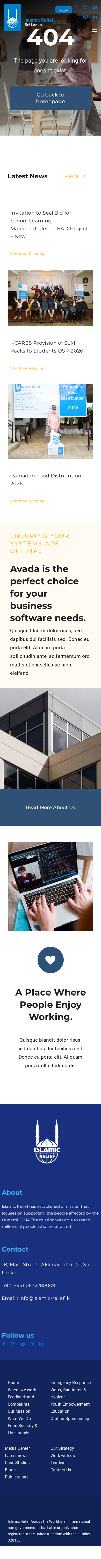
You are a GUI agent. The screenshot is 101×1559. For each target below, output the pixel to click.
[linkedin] (95, 17)
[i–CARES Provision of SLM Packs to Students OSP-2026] (50, 298)
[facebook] (76, 7)
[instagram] (85, 17)
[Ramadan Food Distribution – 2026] (50, 421)
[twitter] (85, 7)
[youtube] (95, 7)
